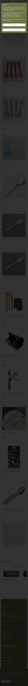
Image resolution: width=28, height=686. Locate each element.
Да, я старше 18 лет (14, 24)
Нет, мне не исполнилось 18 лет (14, 29)
